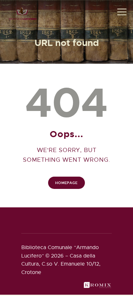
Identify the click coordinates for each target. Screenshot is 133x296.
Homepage (66, 183)
